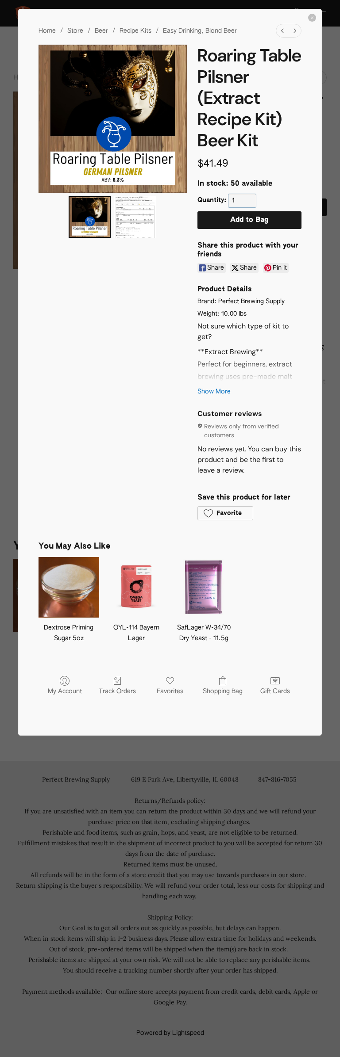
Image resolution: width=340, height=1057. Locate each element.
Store (75, 31)
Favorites (170, 691)
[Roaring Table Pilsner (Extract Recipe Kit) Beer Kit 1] (135, 217)
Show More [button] (214, 392)
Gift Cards (275, 691)
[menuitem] (282, 30)
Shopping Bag (223, 691)
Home (47, 31)
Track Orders (117, 691)
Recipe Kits (135, 31)
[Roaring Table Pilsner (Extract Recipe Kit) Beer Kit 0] (90, 217)
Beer (101, 31)
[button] (225, 513)
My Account (65, 691)
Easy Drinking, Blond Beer (200, 31)
